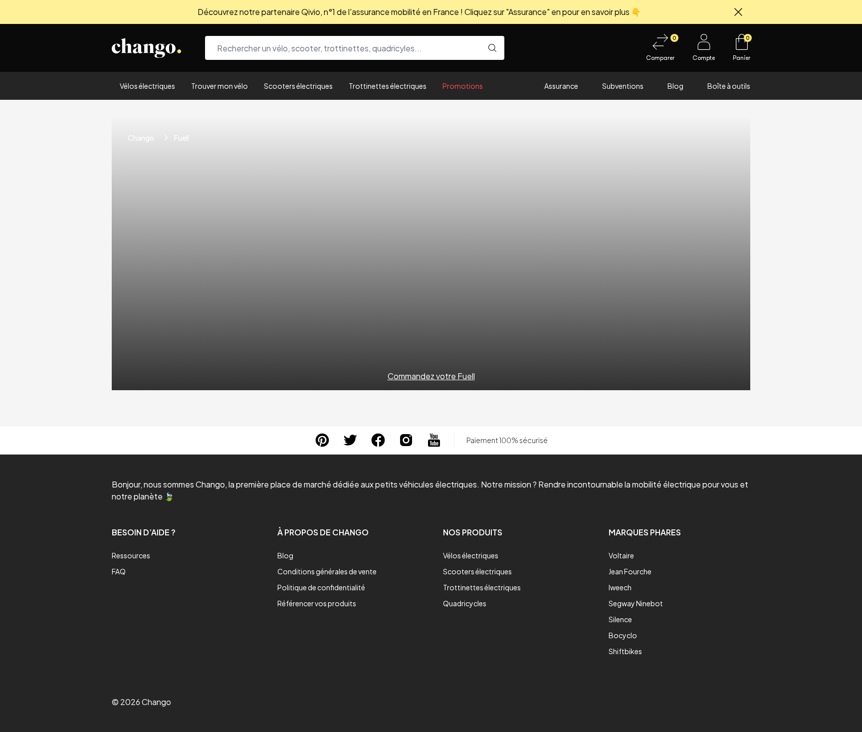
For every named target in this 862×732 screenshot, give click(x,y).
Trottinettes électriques (388, 85)
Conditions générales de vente (327, 571)
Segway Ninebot (636, 603)
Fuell (181, 137)
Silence (620, 619)
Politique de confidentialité (321, 587)
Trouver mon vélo (219, 85)
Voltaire (621, 555)
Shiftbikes (625, 651)
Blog (675, 85)
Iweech (620, 587)
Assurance (561, 85)
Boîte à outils (728, 85)
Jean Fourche (630, 571)
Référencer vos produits (316, 603)
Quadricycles (464, 603)
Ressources (131, 555)
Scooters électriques (298, 85)
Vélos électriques (147, 85)
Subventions (623, 85)
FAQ (119, 571)
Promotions (462, 85)
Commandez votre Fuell (431, 376)
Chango (141, 137)
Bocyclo (623, 635)
